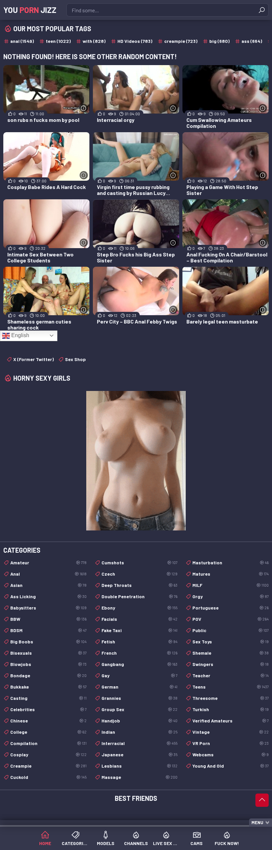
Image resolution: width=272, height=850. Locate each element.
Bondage (48, 675)
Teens (230, 687)
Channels (136, 843)
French (140, 653)
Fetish (140, 641)
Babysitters (48, 608)
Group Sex (140, 709)
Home (45, 843)
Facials (140, 619)
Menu (257, 822)
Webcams (230, 754)
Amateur (48, 562)
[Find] (261, 10)
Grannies (140, 698)
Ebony (140, 608)
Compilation (48, 743)
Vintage (230, 732)
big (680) (219, 41)
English (19, 335)
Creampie (48, 766)
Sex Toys (230, 641)
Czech (140, 574)
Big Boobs (48, 641)
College (48, 732)
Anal (48, 574)
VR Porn (230, 743)
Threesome (230, 698)
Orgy (230, 596)
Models (105, 843)
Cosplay (48, 754)
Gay (140, 675)
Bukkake (48, 687)
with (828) (94, 41)
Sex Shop (75, 359)
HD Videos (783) (134, 41)
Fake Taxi (140, 630)
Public (230, 630)
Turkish (230, 709)
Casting (48, 698)
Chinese (48, 720)
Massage (140, 777)
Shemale (230, 653)
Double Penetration (140, 596)
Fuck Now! (227, 843)
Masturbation (230, 562)
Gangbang (140, 664)
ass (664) (251, 41)
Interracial (140, 743)
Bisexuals (48, 653)
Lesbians (140, 766)
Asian (48, 585)
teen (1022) (58, 41)
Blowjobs (48, 664)
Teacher (230, 675)
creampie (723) (180, 41)
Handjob (140, 720)
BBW (48, 619)
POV (230, 619)
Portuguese (230, 608)
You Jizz (29, 10)
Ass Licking (48, 596)
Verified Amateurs (230, 720)
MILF (230, 585)
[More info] (84, 108)
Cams (196, 843)
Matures (230, 574)
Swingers (230, 664)
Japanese (140, 754)
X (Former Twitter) (33, 359)
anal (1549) (22, 41)
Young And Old (230, 766)
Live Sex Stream (166, 843)
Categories (75, 843)
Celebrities (48, 709)
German (140, 687)
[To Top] (262, 800)
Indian (140, 732)
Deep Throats (140, 585)
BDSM (48, 630)
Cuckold (48, 777)
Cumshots (140, 562)
